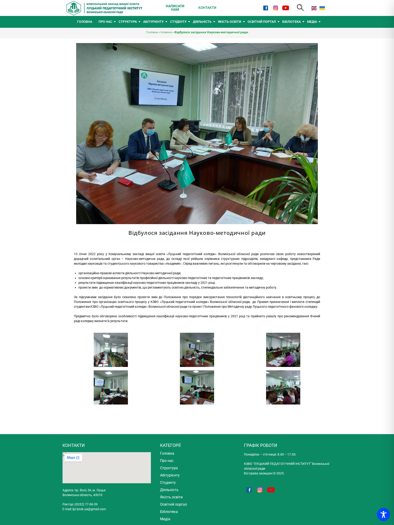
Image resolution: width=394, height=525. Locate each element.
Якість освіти (171, 497)
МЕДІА (312, 21)
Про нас (167, 460)
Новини (166, 32)
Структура (169, 468)
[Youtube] (285, 7)
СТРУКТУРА (128, 21)
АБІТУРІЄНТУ (153, 21)
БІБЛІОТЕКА (291, 21)
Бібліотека (169, 512)
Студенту (168, 482)
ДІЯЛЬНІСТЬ (202, 21)
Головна (152, 32)
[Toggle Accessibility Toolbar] (383, 514)
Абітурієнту (170, 475)
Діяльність (169, 490)
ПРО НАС (105, 21)
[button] (300, 8)
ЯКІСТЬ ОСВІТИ (229, 21)
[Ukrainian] (321, 8)
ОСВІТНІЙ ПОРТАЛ (262, 21)
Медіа (165, 519)
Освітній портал (173, 504)
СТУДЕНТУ (178, 21)
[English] (313, 8)
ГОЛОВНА (84, 21)
